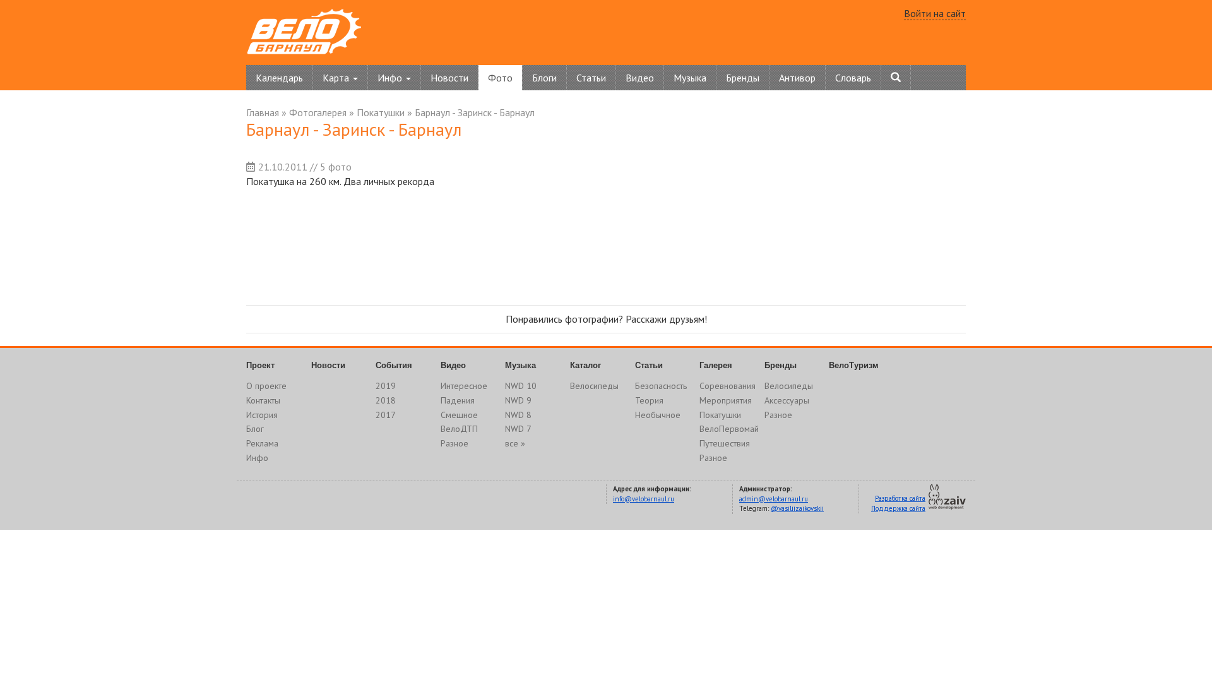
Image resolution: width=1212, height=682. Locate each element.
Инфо (257, 458)
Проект (260, 365)
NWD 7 (518, 428)
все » (515, 443)
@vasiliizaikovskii (797, 508)
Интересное (464, 386)
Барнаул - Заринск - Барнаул (475, 112)
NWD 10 (521, 386)
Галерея (715, 365)
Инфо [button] (391, 77)
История (262, 415)
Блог (255, 428)
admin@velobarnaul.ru (773, 498)
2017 (386, 415)
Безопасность (661, 386)
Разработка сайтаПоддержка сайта (898, 503)
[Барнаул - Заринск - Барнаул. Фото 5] (729, 243)
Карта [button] (337, 77)
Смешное (459, 415)
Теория (649, 400)
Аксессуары (786, 400)
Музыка (690, 77)
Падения (458, 400)
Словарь (853, 77)
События (394, 365)
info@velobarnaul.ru (643, 498)
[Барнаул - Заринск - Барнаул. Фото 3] (513, 243)
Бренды (742, 77)
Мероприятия (725, 400)
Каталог (585, 365)
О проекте (266, 386)
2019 (386, 386)
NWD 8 (518, 415)
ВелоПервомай (729, 428)
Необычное (657, 415)
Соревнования (727, 386)
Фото (500, 77)
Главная (262, 112)
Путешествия (724, 443)
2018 (386, 400)
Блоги (544, 77)
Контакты (263, 400)
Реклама (262, 443)
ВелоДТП (459, 428)
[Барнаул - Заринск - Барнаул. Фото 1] (297, 243)
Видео (640, 77)
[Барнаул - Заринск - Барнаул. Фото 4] (621, 243)
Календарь (279, 77)
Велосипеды (594, 386)
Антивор (797, 77)
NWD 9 (518, 400)
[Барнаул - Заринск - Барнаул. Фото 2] (405, 243)
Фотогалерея (318, 112)
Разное (454, 443)
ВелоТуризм (854, 365)
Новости (449, 77)
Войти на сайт (935, 13)
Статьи (591, 77)
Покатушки (381, 112)
